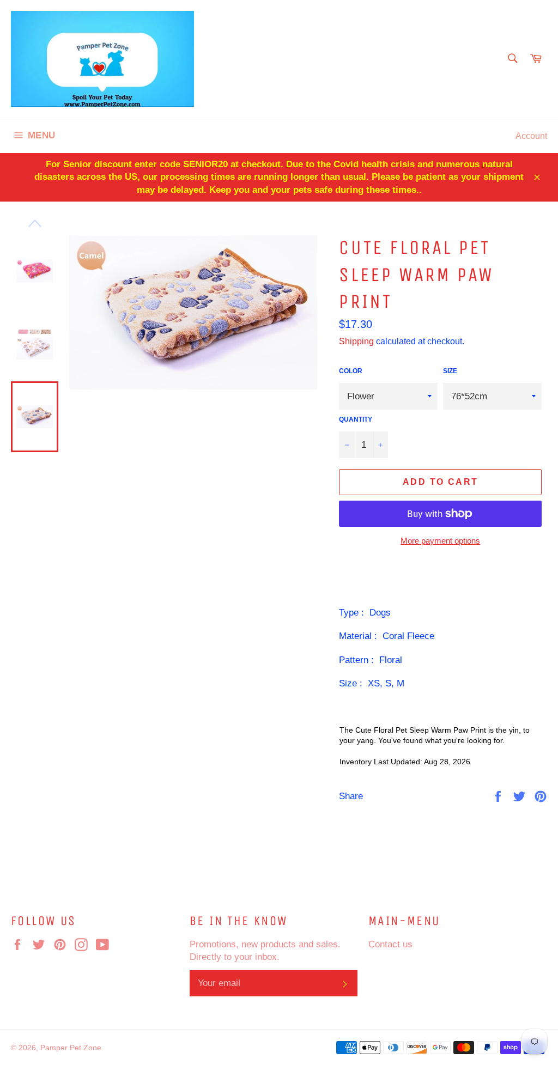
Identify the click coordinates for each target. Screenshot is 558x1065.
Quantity (355, 419)
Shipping (356, 341)
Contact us (390, 944)
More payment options (440, 540)
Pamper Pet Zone (70, 1047)
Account (531, 136)
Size (450, 371)
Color (350, 371)
